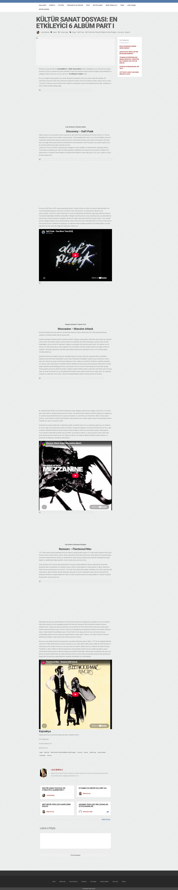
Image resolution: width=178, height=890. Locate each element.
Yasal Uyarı (115, 881)
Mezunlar (84, 881)
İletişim (124, 881)
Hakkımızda (62, 881)
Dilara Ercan (87, 793)
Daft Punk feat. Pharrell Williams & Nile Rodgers (101, 32)
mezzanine (42, 755)
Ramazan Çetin (88, 812)
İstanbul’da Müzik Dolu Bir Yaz (93, 788)
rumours (49, 755)
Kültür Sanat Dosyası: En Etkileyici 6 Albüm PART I (53, 789)
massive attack (102, 752)
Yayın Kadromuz (73, 881)
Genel (55, 32)
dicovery (121, 32)
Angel (74, 32)
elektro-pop (93, 752)
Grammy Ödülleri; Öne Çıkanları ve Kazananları (93, 805)
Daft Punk (80, 32)
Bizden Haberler (104, 881)
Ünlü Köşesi (93, 881)
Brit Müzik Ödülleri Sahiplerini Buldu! (56, 805)
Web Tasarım (92, 888)
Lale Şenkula (45, 32)
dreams (127, 32)
